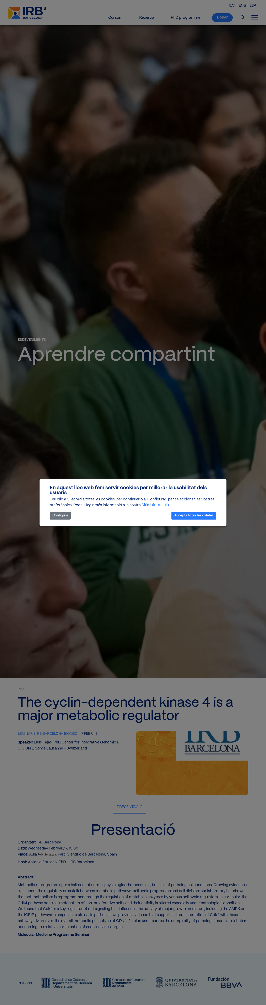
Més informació (155, 505)
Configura (60, 515)
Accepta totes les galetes (194, 515)
